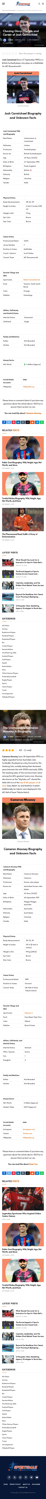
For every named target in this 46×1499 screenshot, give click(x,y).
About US (26, 1484)
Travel (4, 690)
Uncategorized (7, 694)
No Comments (34, 40)
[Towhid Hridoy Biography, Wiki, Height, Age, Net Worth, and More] (23, 483)
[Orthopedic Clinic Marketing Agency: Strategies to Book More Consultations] (8, 608)
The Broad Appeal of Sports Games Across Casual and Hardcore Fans (27, 573)
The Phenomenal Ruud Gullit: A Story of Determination (20, 535)
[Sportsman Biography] (23, 3)
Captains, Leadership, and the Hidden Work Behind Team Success (30, 584)
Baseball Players (8, 636)
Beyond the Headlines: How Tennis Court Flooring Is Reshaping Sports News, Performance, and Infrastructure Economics (29, 598)
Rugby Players (7, 680)
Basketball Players (8, 639)
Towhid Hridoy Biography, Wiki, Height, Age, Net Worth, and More (21, 499)
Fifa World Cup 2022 (9, 653)
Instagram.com (29, 1129)
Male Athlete (6, 666)
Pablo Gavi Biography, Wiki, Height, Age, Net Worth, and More (22, 463)
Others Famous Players (10, 673)
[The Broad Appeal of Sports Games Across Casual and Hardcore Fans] (8, 574)
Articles (5, 629)
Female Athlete (7, 649)
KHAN (11, 40)
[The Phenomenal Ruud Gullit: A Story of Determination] (23, 519)
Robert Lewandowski (32, 279)
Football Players (7, 656)
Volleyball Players (8, 697)
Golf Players (6, 660)
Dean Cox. (33, 1164)
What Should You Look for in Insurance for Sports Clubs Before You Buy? (29, 562)
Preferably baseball (9, 677)
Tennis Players (7, 687)
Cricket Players (7, 646)
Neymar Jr (29, 1013)
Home (6, 1484)
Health (4, 663)
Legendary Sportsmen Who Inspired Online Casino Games (21, 1214)
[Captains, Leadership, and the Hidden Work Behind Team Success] (8, 585)
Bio (3, 643)
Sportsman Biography (9, 10)
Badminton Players (9, 632)
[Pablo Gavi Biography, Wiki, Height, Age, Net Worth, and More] (23, 447)
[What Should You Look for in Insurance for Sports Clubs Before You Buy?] (8, 562)
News (4, 670)
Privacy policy (15, 1484)
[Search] (43, 3)
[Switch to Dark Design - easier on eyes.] (39, 4)
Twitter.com (27, 1133)
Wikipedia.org (28, 386)
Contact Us (23, 1487)
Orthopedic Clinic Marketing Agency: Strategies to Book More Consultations (29, 608)
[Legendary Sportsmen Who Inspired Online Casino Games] (23, 1198)
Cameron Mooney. (33, 413)
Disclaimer (36, 1484)
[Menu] (3, 3)
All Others (5, 626)
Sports (4, 683)
